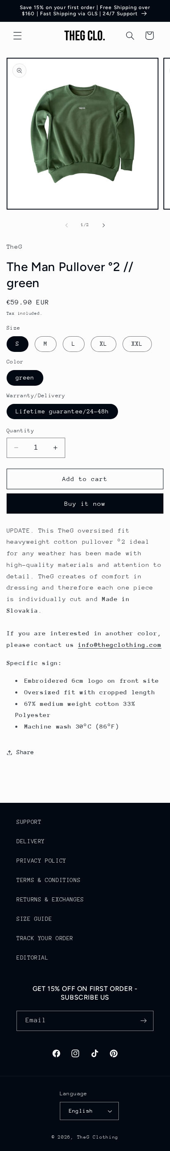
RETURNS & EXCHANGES (50, 899)
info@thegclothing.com (119, 644)
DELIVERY (31, 841)
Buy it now (85, 503)
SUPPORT (29, 821)
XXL (137, 343)
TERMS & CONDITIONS (48, 880)
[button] (17, 35)
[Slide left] (66, 225)
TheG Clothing (98, 1137)
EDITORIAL (33, 957)
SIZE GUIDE (34, 918)
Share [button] (25, 752)
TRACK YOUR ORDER (45, 938)
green (25, 377)
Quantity (20, 430)
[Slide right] (103, 225)
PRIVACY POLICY (41, 860)
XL (103, 343)
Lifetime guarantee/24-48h (62, 411)
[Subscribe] (143, 1021)
